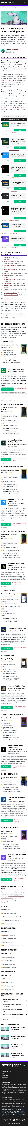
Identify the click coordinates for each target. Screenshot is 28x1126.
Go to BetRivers (14, 191)
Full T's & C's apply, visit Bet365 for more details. (8, 400)
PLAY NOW (7, 389)
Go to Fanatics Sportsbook (14, 220)
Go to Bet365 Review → (20, 389)
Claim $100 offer (7, 879)
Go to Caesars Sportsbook (14, 150)
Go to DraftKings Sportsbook (14, 177)
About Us (4, 1073)
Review (7, 130)
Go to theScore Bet (14, 233)
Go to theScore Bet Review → (18, 820)
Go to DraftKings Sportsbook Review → (18, 583)
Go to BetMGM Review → (20, 707)
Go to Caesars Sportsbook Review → (19, 459)
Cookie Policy (5, 1077)
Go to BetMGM (14, 203)
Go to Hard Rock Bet (14, 247)
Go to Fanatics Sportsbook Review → (19, 766)
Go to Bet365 (14, 132)
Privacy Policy (5, 1075)
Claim (20, 130)
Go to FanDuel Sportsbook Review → (19, 524)
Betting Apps (4, 7)
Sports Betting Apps (6, 1071)
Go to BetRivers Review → (20, 648)
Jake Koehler (15, 49)
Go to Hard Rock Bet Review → (19, 879)
